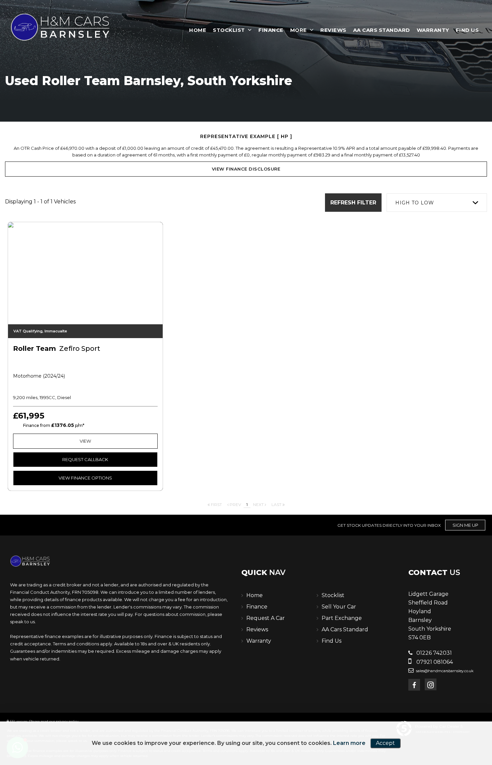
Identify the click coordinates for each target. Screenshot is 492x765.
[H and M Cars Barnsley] (60, 27)
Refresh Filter (353, 202)
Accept (385, 743)
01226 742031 (433, 653)
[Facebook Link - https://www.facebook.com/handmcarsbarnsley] (414, 685)
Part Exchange (342, 618)
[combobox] (437, 202)
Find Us (467, 30)
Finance (270, 30)
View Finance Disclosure (246, 169)
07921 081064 (434, 662)
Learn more (349, 743)
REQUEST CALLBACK (85, 459)
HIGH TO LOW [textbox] (414, 203)
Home (197, 30)
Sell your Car (339, 606)
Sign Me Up (465, 525)
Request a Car (265, 618)
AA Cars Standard (381, 30)
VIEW (85, 441)
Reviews (333, 30)
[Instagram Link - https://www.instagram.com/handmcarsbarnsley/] (430, 684)
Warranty (433, 30)
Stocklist (229, 30)
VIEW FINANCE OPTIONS (85, 478)
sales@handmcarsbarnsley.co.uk (444, 670)
